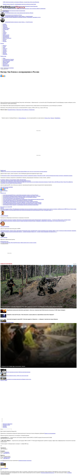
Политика (5, 25)
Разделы (2, 43)
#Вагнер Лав (5, 188)
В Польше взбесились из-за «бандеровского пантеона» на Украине (18, 200)
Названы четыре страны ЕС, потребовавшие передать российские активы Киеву (19, 4)
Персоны (5, 53)
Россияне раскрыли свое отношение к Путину (13, 198)
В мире (4, 33)
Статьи (4, 46)
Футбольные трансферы (9, 67)
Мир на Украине (6, 61)
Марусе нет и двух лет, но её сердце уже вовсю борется (35, 171)
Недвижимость (6, 35)
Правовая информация (7, 423)
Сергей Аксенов (29, 16)
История (4, 41)
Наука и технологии (7, 38)
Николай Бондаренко (4, 226)
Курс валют (5, 63)
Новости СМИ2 (3, 380)
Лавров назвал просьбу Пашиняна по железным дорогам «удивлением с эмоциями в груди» (22, 17)
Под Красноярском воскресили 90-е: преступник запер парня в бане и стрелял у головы (22, 203)
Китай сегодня (6, 65)
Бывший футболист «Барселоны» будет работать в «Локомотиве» (21, 109)
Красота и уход (6, 64)
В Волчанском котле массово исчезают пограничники (14, 10)
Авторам (4, 425)
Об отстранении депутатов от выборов (8, 219)
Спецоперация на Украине (8, 59)
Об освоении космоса (4, 230)
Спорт (4, 31)
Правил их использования (50, 433)
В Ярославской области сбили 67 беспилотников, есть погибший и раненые (20, 197)
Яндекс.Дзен (47, 118)
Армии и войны (6, 28)
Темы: (4, 58)
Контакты (5, 427)
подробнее (69, 472)
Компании (5, 54)
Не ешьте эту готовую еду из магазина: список (13, 366)
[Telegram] (4, 76)
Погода (4, 40)
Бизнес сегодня (6, 34)
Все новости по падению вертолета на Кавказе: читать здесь (18, 379)
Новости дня (3, 192)
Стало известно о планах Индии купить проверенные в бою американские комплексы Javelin (23, 199)
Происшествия (6, 37)
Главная (4, 24)
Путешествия (5, 29)
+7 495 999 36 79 (6, 453)
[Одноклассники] (3, 76)
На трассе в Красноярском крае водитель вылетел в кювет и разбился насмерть (20, 201)
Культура (5, 39)
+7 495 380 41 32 (6, 458)
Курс (1, 11)
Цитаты (4, 51)
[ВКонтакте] (1, 76)
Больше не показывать (5, 473)
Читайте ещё (3, 170)
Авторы (4, 49)
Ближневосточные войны (8, 60)
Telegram (52, 118)
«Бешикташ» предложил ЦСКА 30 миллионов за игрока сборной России (15, 180)
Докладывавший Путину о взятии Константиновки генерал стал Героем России (20, 195)
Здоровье (5, 32)
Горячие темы (3, 56)
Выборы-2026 (6, 62)
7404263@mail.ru (6, 457)
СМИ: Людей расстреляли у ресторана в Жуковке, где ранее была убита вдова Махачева (21, 2)
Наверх (1, 462)
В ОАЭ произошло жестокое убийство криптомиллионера (18, 372)
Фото (4, 47)
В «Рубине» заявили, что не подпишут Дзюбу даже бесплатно (13, 179)
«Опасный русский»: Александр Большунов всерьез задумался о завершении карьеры (54, 175)
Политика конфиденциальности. (47, 472)
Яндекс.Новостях (22, 118)
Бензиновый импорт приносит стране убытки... (15, 16)
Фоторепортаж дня (4, 241)
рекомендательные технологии (25, 460)
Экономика (5, 27)
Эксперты (5, 50)
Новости (4, 45)
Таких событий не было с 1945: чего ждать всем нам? (17, 375)
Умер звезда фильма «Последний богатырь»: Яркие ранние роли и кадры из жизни (19, 242)
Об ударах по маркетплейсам (6, 208)
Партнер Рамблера (4, 468)
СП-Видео (5, 48)
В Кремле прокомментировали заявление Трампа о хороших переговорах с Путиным (21, 196)
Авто (4, 30)
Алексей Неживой (4, 215)
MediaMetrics (57, 118)
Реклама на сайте (6, 424)
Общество (5, 26)
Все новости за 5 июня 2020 (6, 206)
